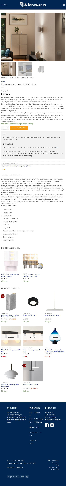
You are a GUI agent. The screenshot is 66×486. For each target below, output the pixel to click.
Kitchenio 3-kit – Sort (29, 315)
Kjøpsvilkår (19, 467)
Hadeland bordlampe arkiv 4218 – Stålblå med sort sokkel (54, 351)
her (57, 147)
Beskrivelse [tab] (4, 175)
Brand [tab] (11, 175)
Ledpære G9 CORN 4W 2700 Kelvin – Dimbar (10, 275)
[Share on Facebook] (2, 169)
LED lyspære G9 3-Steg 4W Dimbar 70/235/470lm (31, 275)
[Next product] (2, 90)
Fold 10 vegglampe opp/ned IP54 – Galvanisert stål (10, 316)
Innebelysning (14, 78)
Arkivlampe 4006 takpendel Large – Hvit (10, 385)
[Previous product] (6, 90)
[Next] (61, 37)
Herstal (3, 82)
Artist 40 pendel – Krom (30, 385)
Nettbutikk (4, 78)
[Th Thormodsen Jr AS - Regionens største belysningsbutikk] (33, 4)
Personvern (10, 467)
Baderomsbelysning (27, 78)
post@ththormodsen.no (53, 420)
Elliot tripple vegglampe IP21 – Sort (32, 351)
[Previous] (4, 37)
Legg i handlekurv (19, 128)
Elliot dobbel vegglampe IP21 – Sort (11, 351)
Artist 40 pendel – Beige (52, 315)
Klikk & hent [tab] (18, 175)
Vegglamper (28, 166)
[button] (4, 5)
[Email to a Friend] (4, 169)
